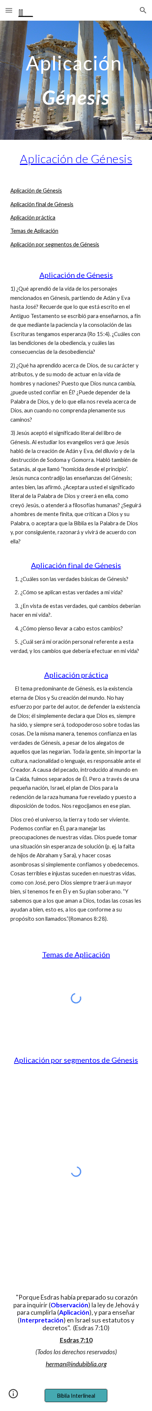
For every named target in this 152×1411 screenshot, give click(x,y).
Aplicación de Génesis (36, 190)
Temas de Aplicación (34, 231)
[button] (9, 10)
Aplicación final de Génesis (41, 204)
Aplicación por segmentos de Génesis (54, 244)
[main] (76, 80)
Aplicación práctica (32, 217)
